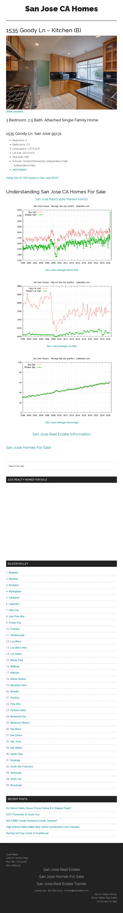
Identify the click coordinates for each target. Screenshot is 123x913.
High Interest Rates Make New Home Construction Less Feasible (42, 826)
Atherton (13, 572)
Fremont (15, 628)
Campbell (14, 597)
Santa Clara (16, 754)
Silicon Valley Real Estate (104, 897)
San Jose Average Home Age (61, 422)
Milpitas (14, 672)
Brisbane (14, 585)
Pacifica (14, 697)
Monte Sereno (18, 679)
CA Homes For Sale (107, 901)
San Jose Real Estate (61, 869)
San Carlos (16, 735)
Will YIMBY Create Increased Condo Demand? (31, 820)
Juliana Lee (40, 890)
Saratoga (15, 760)
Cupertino (14, 603)
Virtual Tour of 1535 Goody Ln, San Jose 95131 (32, 177)
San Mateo (16, 747)
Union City (15, 779)
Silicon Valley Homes (106, 894)
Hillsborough (17, 635)
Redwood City (18, 716)
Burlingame (15, 591)
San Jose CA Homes (61, 8)
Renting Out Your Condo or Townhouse (27, 833)
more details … (20, 169)
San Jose (15, 741)
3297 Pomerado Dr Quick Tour (23, 814)
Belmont (13, 578)
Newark (14, 691)
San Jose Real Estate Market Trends (61, 199)
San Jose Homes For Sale (28, 447)
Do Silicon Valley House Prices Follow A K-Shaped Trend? (38, 808)
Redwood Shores (20, 722)
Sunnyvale (16, 772)
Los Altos (15, 641)
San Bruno (15, 729)
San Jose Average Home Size (61, 269)
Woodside (16, 785)
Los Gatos (16, 653)
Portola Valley (18, 710)
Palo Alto (15, 704)
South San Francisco (21, 766)
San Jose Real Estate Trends (61, 883)
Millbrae (14, 666)
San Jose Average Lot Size (61, 346)
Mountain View (18, 685)
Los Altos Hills (18, 647)
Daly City (14, 610)
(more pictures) (14, 111)
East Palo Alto (17, 616)
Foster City (15, 622)
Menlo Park (16, 660)
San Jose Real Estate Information (62, 434)
